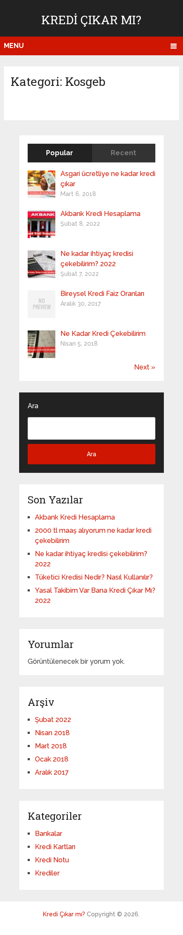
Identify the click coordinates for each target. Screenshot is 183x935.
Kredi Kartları (55, 847)
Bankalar (48, 834)
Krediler (47, 873)
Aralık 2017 (52, 772)
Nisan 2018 (52, 733)
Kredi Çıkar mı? (91, 20)
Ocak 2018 (52, 759)
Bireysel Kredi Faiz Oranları (102, 294)
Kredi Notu (52, 860)
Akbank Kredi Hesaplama (100, 214)
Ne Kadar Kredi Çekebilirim (103, 334)
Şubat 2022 (53, 720)
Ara (33, 406)
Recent (123, 153)
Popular (59, 153)
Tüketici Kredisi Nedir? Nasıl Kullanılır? (94, 577)
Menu (14, 46)
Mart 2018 (51, 746)
